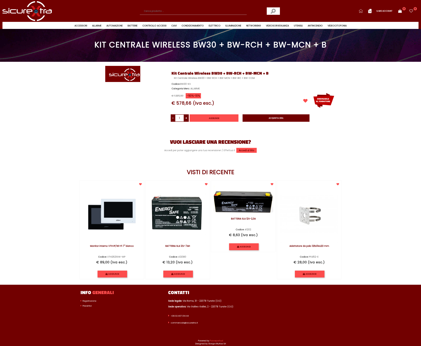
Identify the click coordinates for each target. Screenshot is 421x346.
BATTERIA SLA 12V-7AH (177, 246)
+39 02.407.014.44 (180, 315)
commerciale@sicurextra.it (184, 322)
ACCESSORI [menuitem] (80, 25)
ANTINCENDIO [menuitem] (315, 25)
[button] (273, 11)
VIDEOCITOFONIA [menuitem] (337, 25)
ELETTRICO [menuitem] (215, 25)
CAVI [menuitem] (174, 25)
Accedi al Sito (246, 150)
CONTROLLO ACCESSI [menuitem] (154, 25)
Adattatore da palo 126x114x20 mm (309, 246)
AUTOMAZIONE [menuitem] (114, 25)
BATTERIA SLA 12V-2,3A (243, 218)
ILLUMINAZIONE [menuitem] (233, 25)
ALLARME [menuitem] (96, 25)
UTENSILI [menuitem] (298, 25)
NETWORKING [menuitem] (253, 25)
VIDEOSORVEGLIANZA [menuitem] (277, 25)
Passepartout (216, 340)
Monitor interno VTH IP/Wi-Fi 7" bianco (112, 246)
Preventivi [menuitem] (87, 305)
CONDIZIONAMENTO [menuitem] (193, 25)
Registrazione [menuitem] (89, 301)
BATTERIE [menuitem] (132, 25)
